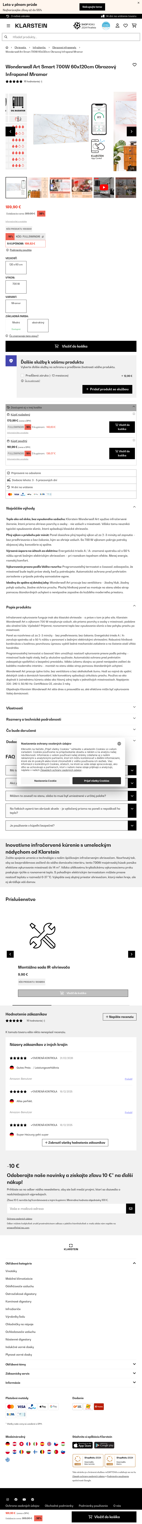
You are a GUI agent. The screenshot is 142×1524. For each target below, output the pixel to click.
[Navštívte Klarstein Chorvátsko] (14, 1452)
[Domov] (10, 47)
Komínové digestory (18, 1301)
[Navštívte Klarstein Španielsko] (42, 1444)
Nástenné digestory (18, 1339)
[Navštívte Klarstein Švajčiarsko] (21, 1444)
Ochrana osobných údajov (19, 1218)
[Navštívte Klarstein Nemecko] (8, 1444)
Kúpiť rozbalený (20, 414)
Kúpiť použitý (19, 440)
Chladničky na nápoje (19, 1324)
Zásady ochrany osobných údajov (88, 1476)
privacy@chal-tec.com (18, 1227)
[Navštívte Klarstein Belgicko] (42, 1452)
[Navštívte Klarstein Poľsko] (8, 1452)
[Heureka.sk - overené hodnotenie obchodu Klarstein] (106, 25)
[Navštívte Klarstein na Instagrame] (8, 1499)
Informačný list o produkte (16, 221)
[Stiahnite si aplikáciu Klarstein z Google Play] (104, 1445)
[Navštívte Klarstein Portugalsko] (56, 1452)
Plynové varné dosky (19, 1354)
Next (131, 131)
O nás (117, 1505)
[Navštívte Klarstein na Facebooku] (16, 1499)
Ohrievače (20, 47)
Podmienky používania (118, 1476)
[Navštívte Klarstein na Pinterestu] (32, 1499)
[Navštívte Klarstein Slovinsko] (63, 1452)
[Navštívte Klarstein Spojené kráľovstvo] (49, 1444)
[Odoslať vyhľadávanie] (6, 37)
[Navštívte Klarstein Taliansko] (35, 1444)
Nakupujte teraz (92, 6)
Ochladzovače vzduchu (21, 1332)
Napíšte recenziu (121, 1017)
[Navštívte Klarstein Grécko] (8, 1460)
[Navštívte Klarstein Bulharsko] (28, 1452)
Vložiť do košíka (74, 346)
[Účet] (117, 26)
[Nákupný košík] (134, 26)
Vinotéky (11, 1271)
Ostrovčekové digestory (21, 1294)
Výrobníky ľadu (15, 1316)
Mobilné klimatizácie (19, 1278)
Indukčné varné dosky (20, 1347)
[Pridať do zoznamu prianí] (134, 65)
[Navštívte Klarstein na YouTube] (24, 1499)
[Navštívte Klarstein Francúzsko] (28, 1444)
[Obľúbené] (125, 26)
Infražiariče (39, 47)
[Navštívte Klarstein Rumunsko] (21, 1452)
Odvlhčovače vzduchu (20, 1286)
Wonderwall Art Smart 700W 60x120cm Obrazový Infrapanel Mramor (44, 51)
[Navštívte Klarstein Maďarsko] (63, 1444)
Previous (10, 131)
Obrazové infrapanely (64, 47)
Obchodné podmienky (59, 1505)
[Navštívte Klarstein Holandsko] (49, 1452)
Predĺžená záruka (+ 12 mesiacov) (47, 375)
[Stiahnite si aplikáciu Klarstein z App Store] (82, 1445)
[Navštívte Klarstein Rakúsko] (14, 1444)
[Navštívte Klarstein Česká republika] (56, 1444)
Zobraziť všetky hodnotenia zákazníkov (76, 1142)
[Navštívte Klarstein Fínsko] (35, 1452)
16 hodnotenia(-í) (33, 81)
